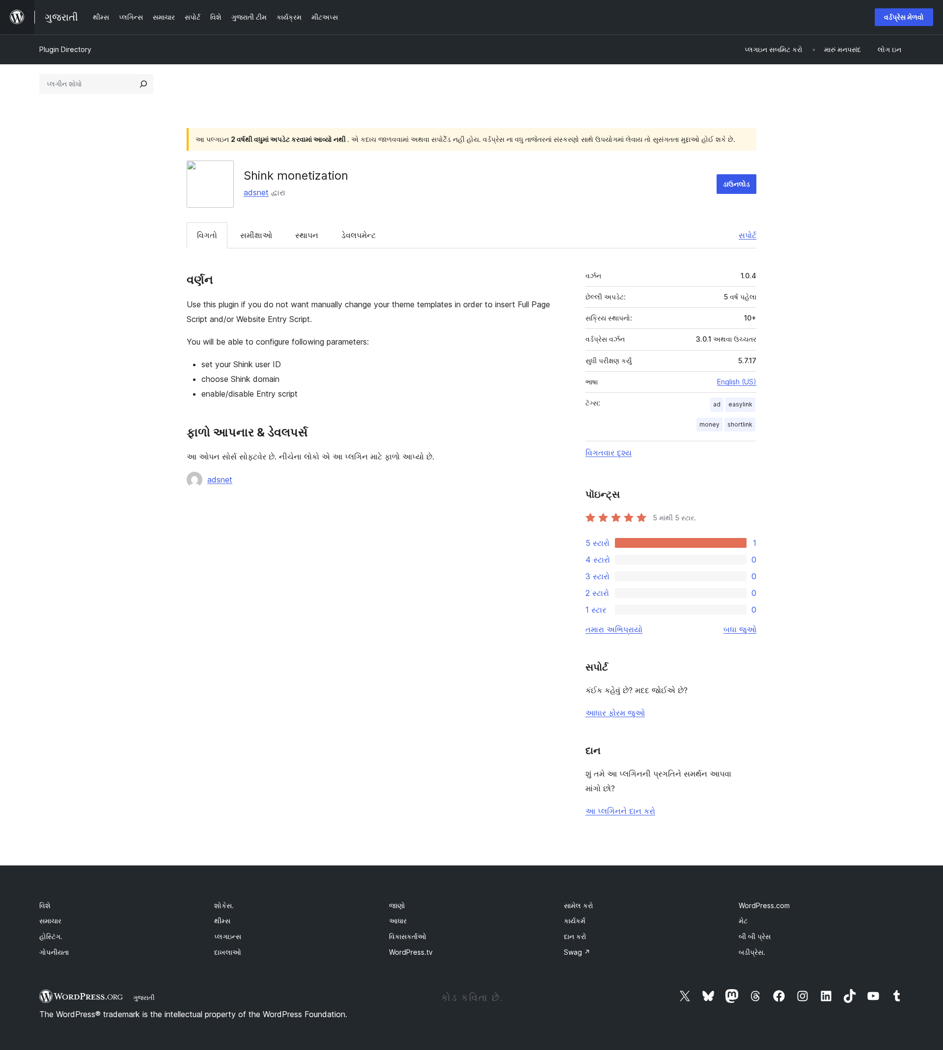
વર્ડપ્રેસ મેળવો (904, 17)
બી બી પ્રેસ (755, 936)
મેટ (743, 920)
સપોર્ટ (747, 235)
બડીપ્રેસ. (752, 952)
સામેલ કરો (578, 905)
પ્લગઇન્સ (227, 936)
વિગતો (207, 235)
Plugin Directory (65, 49)
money (709, 424)
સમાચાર (50, 920)
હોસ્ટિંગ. (50, 936)
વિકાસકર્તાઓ (407, 936)
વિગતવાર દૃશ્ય (608, 453)
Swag (577, 952)
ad (717, 404)
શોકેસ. (224, 905)
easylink (740, 404)
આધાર (398, 920)
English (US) (736, 381)
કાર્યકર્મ (574, 920)
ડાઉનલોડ (736, 184)
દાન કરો (575, 936)
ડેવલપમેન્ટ (358, 235)
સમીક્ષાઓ (256, 235)
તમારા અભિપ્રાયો (613, 629)
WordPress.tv (411, 952)
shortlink (739, 424)
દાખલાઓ (227, 952)
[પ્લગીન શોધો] (143, 84)
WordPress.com (764, 905)
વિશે (45, 905)
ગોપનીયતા (54, 952)
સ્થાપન (306, 235)
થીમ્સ (222, 920)
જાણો (397, 905)
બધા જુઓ (739, 629)
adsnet (256, 192)
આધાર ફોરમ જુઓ (615, 713)
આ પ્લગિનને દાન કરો (620, 811)
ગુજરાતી (144, 997)
